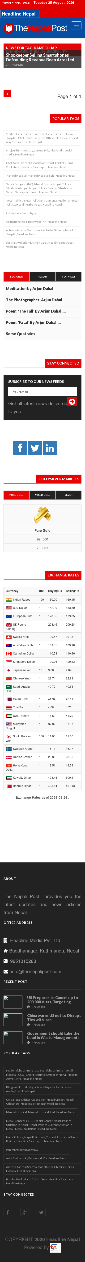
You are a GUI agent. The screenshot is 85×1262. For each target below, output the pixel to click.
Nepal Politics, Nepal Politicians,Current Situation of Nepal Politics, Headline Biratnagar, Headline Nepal (42, 202)
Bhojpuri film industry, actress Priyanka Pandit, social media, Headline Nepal (39, 152)
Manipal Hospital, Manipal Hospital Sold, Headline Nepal (40, 175)
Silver (68, 494)
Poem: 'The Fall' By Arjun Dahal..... (36, 311)
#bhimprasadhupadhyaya (22, 213)
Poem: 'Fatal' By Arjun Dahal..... (33, 322)
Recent (43, 276)
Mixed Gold (43, 494)
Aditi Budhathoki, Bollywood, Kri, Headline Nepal (36, 221)
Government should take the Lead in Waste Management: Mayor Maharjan (53, 1037)
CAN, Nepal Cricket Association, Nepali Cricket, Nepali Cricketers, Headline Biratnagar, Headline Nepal (39, 165)
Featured (16, 276)
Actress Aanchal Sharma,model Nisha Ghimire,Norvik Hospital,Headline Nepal (40, 232)
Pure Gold (16, 494)
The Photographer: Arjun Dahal (34, 300)
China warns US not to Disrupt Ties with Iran (54, 1017)
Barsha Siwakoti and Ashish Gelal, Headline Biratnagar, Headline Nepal (40, 244)
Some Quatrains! (21, 333)
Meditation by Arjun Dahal (29, 288)
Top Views (69, 276)
